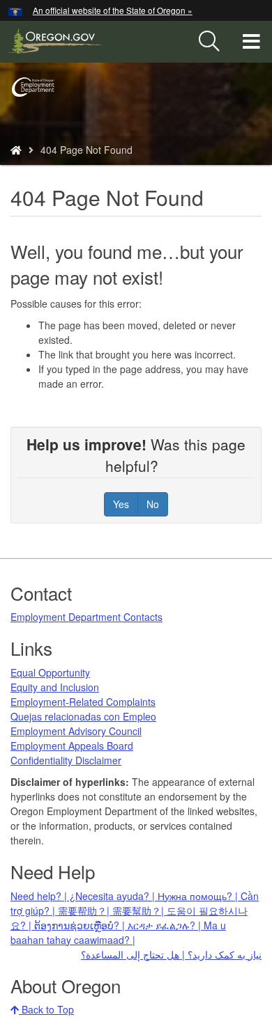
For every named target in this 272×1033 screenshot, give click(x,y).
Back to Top (46, 1009)
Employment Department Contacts (86, 617)
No (152, 504)
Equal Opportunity (50, 672)
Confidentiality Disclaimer (65, 760)
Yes (121, 504)
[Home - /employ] (16, 150)
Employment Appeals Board (71, 745)
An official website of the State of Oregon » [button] (112, 10)
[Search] (209, 42)
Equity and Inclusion (54, 687)
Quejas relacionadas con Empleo (83, 716)
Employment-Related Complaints (83, 702)
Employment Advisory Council (76, 731)
